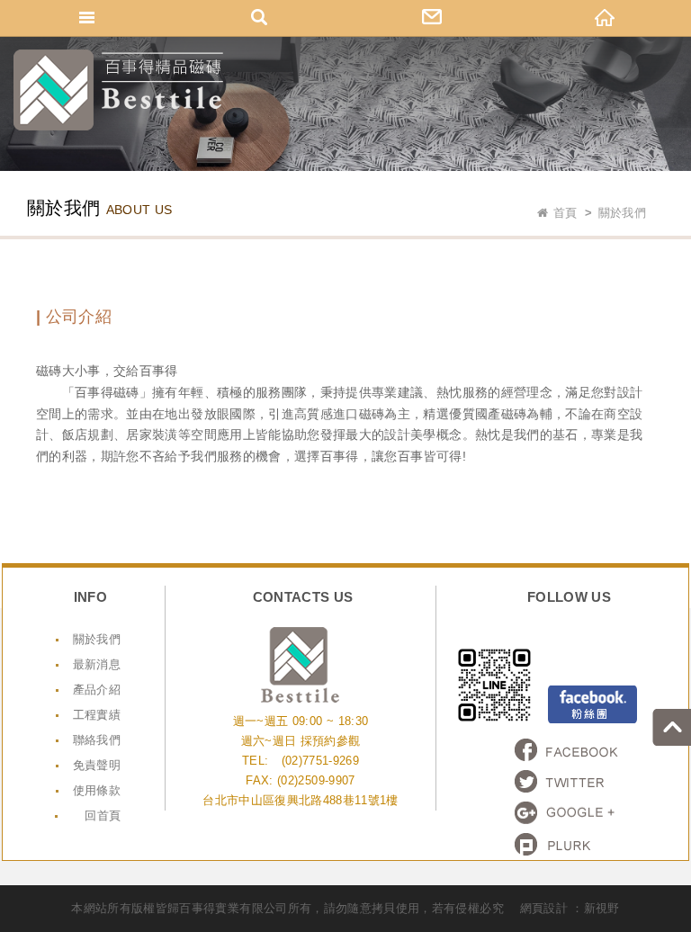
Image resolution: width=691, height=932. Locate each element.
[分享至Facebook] (567, 750)
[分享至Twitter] (567, 781)
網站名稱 (118, 89)
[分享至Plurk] (567, 844)
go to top (671, 727)
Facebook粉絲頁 (592, 704)
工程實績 (97, 714)
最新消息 (97, 664)
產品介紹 (97, 689)
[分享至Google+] (567, 813)
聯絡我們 (97, 740)
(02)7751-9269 (321, 760)
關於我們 (97, 639)
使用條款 (97, 790)
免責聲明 (97, 765)
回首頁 (103, 815)
